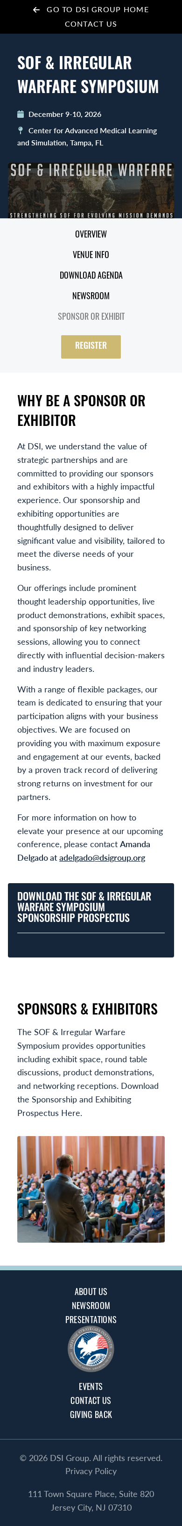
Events (91, 1388)
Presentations (91, 1321)
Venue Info (91, 256)
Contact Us (91, 23)
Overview (91, 235)
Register (91, 347)
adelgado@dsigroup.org (102, 857)
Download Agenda (91, 277)
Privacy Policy (91, 1470)
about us (91, 1293)
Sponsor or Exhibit (91, 318)
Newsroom (91, 297)
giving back (91, 1416)
